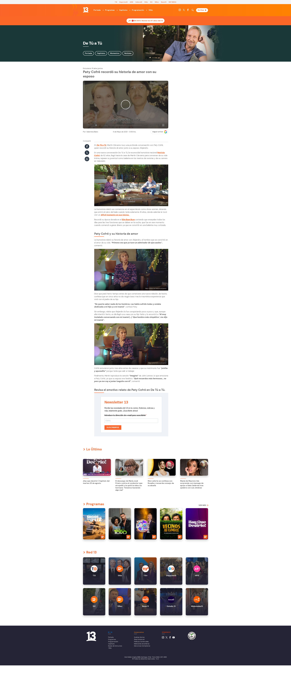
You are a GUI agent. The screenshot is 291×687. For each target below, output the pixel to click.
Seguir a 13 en (157, 132)
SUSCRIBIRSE (113, 427)
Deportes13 (123, 2)
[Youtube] (173, 638)
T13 (116, 2)
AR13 (131, 2)
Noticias (127, 53)
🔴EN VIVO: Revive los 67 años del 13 (147, 21)
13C (151, 2)
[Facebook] (188, 10)
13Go (146, 2)
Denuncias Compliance (142, 646)
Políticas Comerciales (141, 641)
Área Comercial (139, 639)
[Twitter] (184, 10)
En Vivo (201, 10)
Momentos (114, 53)
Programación (138, 10)
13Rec (157, 2)
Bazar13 (163, 2)
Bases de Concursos (115, 646)
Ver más (202, 505)
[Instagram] (180, 10)
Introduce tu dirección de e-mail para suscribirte (125, 415)
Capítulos (123, 10)
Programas (110, 10)
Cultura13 (138, 2)
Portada (97, 10)
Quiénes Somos (139, 637)
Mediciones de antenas (141, 644)
